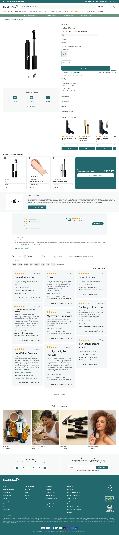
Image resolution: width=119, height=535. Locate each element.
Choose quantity (66, 59)
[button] (107, 7)
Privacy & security (29, 504)
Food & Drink (33, 11)
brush (43, 264)
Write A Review (98, 223)
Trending (100, 11)
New (4, 11)
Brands (10, 11)
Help (97, 1)
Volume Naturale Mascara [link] (60, 181)
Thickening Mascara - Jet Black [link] (69, 138)
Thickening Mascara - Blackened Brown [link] (102, 138)
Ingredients (65, 101)
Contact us (28, 489)
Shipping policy (63, 531)
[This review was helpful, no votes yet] (35, 298)
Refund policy (81, 531)
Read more (29, 327)
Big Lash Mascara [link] (10, 182)
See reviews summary (81, 31)
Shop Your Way (50, 507)
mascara (36, 264)
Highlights (64, 79)
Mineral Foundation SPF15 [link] (36, 181)
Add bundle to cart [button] (95, 175)
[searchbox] (17, 256)
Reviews (69, 512)
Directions (64, 106)
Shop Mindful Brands (51, 498)
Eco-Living (59, 11)
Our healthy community (74, 509)
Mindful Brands (50, 495)
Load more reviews (59, 394)
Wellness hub (103, 1)
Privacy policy (47, 531)
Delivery (27, 492)
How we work (71, 504)
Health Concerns (90, 11)
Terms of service (55, 531)
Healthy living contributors (74, 507)
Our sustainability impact (74, 492)
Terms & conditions (30, 501)
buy (31, 264)
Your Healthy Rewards (88, 1)
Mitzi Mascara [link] (83, 138)
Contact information (72, 531)
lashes (53, 264)
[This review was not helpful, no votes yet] (38, 298)
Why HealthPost (71, 498)
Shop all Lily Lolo (37, 207)
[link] (70, 127)
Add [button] (69, 148)
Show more (60, 264)
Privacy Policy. (95, 470)
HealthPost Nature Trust (74, 495)
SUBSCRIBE (102, 467)
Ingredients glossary (51, 504)
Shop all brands (50, 501)
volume (20, 264)
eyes (48, 264)
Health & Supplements (21, 11)
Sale (71, 11)
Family (52, 11)
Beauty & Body (43, 11)
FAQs (26, 498)
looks (14, 264)
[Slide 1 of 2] (28, 75)
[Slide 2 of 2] (34, 75)
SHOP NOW (6, 449)
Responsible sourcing (73, 501)
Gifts (66, 11)
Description (65, 96)
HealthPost (39, 531)
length (26, 264)
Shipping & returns (67, 111)
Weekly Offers (79, 11)
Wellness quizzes (50, 492)
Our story (70, 489)
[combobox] (58, 7)
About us (112, 1)
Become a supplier (29, 507)
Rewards (27, 495)
